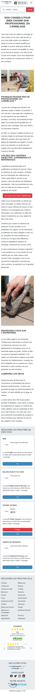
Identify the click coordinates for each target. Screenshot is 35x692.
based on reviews (17, 633)
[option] (17, 650)
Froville (3, 595)
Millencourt (21, 583)
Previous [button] (4, 648)
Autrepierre (21, 618)
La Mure (20, 589)
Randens (21, 592)
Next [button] (31, 648)
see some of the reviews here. (17, 635)
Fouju (3, 598)
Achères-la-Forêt (6, 589)
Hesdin (20, 607)
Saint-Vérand (22, 598)
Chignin (3, 604)
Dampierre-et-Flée (7, 601)
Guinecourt (21, 595)
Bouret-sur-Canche (7, 607)
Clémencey (5, 586)
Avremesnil (21, 601)
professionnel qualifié (17, 122)
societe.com (22, 363)
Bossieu (20, 586)
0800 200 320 (22, 3)
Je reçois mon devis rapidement (17, 196)
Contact (17, 529)
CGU (24, 691)
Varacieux (21, 604)
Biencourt (4, 592)
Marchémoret (5, 618)
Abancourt (4, 615)
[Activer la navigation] (31, 3)
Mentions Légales (15, 691)
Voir (17, 464)
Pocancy (21, 615)
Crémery (4, 583)
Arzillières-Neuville (24, 610)
